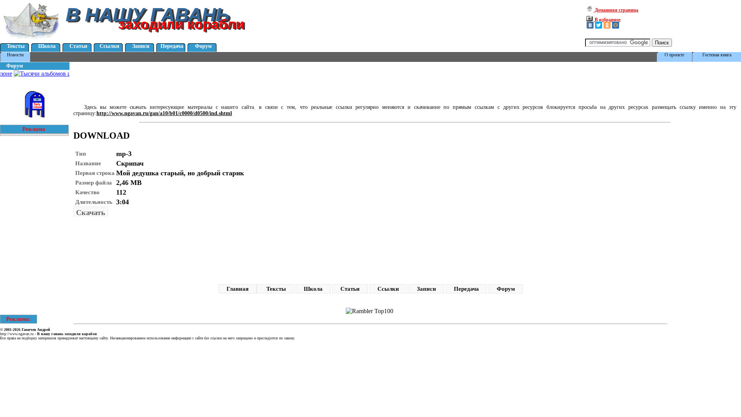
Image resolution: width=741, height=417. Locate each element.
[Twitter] (598, 25)
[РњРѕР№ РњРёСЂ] (615, 25)
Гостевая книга (716, 55)
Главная (238, 289)
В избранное (607, 19)
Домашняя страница (616, 10)
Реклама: (18, 319)
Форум (203, 46)
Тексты (16, 46)
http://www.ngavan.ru (17, 334)
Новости (15, 55)
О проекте (674, 55)
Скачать (90, 212)
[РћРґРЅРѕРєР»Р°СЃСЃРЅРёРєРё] (607, 25)
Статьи (78, 46)
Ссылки (109, 46)
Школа (47, 46)
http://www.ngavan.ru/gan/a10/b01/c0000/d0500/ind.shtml (164, 113)
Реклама (33, 129)
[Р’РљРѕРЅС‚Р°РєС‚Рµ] (590, 25)
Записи (140, 46)
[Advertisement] (209, 80)
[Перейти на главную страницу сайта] (32, 40)
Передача (172, 46)
